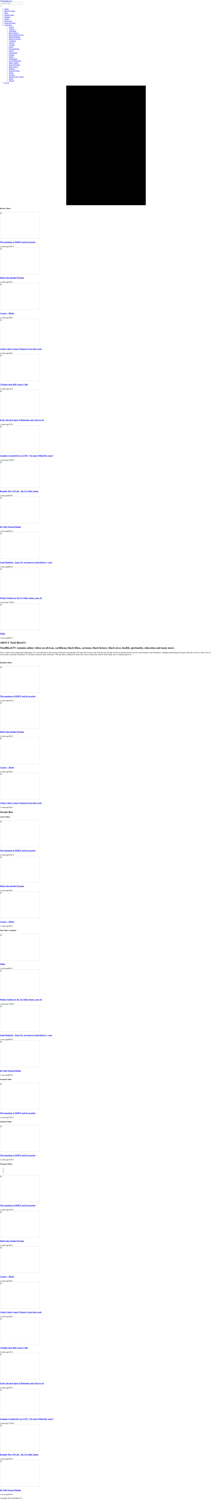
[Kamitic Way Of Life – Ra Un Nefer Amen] (20, 1450)
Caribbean (12, 41)
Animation (12, 31)
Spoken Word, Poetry (16, 77)
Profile (6, 19)
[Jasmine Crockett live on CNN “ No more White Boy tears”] (20, 1415)
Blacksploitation (14, 37)
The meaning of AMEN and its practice (17, 242)
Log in (6, 83)
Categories (8, 25)
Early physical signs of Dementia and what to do (22, 420)
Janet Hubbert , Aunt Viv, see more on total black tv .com (26, 562)
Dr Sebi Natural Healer (10, 527)
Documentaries (14, 49)
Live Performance (15, 61)
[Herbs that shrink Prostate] (20, 1237)
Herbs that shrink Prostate (12, 278)
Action (11, 27)
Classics (11, 43)
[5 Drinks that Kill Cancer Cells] (20, 1343)
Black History (14, 33)
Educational (13, 53)
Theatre (11, 81)
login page (8, 21)
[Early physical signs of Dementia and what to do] (20, 1379)
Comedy (12, 45)
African (11, 29)
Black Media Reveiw (16, 35)
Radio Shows (13, 67)
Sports (11, 79)
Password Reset (9, 23)
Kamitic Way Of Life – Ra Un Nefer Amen (19, 491)
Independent (13, 59)
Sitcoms (11, 75)
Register (7, 17)
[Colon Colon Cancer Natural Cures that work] (20, 1308)
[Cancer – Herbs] (20, 1272)
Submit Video (9, 15)
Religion (12, 69)
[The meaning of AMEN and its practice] (20, 1109)
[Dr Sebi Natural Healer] (20, 1486)
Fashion (11, 55)
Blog (6, 13)
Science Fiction (14, 71)
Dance (11, 47)
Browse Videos (9, 11)
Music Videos (13, 63)
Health (11, 57)
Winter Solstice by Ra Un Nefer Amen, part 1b (21, 598)
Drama (11, 51)
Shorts (11, 73)
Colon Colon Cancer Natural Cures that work (21, 349)
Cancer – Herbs (7, 313)
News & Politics (14, 65)
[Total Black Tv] (6, 1)
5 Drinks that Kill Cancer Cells (14, 384)
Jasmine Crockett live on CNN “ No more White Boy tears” (27, 456)
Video (2, 633)
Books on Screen (15, 39)
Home (6, 9)
